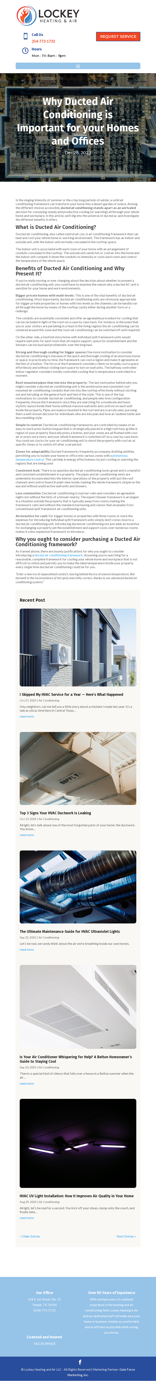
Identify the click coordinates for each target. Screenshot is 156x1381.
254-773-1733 (43, 41)
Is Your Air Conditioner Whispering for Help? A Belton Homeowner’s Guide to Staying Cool (76, 1059)
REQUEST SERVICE (118, 36)
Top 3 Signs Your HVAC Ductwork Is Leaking (55, 813)
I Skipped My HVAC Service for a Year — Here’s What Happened (71, 694)
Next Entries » (126, 1236)
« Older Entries (30, 1236)
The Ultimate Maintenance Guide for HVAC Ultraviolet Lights (70, 931)
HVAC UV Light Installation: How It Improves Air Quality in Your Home (77, 1196)
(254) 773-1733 (44, 1310)
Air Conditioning (49, 700)
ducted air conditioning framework (59, 555)
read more (27, 716)
